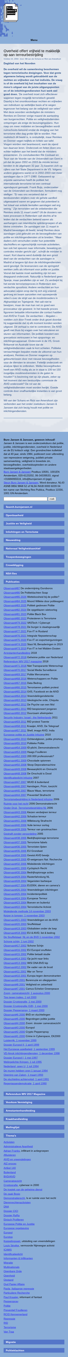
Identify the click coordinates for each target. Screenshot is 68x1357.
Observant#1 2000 (14, 1036)
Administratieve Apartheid (18, 1146)
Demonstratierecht (14, 1198)
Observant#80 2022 (15, 618)
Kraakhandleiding (17, 1119)
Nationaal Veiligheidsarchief (23, 548)
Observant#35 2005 (15, 850)
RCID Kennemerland (15, 1314)
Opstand (8, 1279)
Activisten (9, 1142)
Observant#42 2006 (15, 816)
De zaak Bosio (12, 1193)
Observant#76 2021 (15, 635)
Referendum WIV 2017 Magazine (25, 1094)
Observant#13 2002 (15, 962)
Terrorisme (10, 1327)
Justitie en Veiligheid (19, 523)
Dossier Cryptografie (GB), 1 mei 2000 (26, 1006)
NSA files (11, 573)
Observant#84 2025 (15, 601)
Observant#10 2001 (15, 975)
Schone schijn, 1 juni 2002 (19, 941)
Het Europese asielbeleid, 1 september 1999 (29, 1049)
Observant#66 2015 (15, 687)
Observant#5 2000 (14, 1018)
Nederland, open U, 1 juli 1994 (21, 1066)
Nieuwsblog (13, 540)
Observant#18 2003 (15, 932)
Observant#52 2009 (15, 756)
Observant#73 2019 (15, 648)
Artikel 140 (10, 1167)
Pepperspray (11, 1301)
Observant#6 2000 (14, 1014)
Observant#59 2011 (15, 721)
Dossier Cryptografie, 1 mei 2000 (23, 1001)
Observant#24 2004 (15, 898)
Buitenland (10, 1172)
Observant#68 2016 (15, 678)
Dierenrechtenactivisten (17, 1202)
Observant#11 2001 (15, 971)
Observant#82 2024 (15, 609)
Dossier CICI (11, 1211)
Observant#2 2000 (14, 1031)
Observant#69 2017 (15, 674)
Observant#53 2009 (15, 752)
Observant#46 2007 (15, 786)
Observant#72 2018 (15, 657)
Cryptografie (11, 1185)
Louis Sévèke (11, 1245)
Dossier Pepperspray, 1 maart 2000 (24, 1010)
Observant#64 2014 (15, 695)
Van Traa (9, 1331)
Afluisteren (10, 1154)
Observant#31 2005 (15, 868)
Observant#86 (12, 592)
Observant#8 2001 (14, 984)
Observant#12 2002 (15, 967)
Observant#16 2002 (15, 950)
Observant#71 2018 (15, 665)
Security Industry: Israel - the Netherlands (27, 717)
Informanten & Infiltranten (18, 1258)
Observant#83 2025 (15, 605)
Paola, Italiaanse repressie (19, 1288)
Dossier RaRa (12, 1215)
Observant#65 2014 (15, 691)
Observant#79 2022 (15, 622)
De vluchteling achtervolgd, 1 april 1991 (26, 1079)
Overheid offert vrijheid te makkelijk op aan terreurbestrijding (32, 53)
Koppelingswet (12, 1241)
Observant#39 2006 (15, 829)
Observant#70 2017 (15, 670)
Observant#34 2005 (15, 855)
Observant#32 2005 (15, 863)
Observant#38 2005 (15, 837)
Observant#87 (12, 588)
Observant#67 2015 (15, 683)
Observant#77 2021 (15, 631)
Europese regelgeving (16, 1228)
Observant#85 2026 (15, 596)
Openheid (9, 1275)
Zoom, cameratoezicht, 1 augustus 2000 (27, 993)
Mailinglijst (12, 1127)
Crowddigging (14, 565)
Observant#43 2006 (15, 812)
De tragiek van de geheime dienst (23, 1189)
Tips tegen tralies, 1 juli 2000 (20, 997)
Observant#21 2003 (15, 919)
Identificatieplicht (13, 1254)
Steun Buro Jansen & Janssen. (21, 482)
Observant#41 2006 (15, 820)
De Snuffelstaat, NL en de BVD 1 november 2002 (32, 937)
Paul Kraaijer (11, 1297)
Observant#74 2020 (15, 644)
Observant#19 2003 (15, 928)
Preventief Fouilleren (15, 1310)
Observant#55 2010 (15, 743)
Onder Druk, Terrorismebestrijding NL (25, 807)
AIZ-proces (10, 1163)
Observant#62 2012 (15, 704)
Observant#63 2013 (15, 700)
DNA (6, 1206)
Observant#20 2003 (15, 924)
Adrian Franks (12, 1150)
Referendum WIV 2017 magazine (23, 661)
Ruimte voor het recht (16, 803)
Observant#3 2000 (14, 1027)
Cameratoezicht (13, 1180)
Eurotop (8, 1236)
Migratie (8, 1262)
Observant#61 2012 (15, 708)
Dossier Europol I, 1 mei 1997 (21, 1057)
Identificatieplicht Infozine (18, 777)
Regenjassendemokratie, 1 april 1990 (25, 1083)
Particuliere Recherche (17, 1292)
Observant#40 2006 (15, 825)
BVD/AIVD (9, 1176)
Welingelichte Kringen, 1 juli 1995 (23, 1061)
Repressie (9, 1318)
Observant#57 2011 (15, 730)
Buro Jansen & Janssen (17, 471)
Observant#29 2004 (15, 876)
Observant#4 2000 (14, 1023)
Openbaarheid (14, 515)
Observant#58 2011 (15, 726)
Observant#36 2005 (15, 846)
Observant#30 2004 (15, 872)
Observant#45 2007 (15, 790)
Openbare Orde (13, 1271)
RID (6, 1322)
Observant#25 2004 (15, 893)
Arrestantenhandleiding (17, 652)
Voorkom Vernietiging (19, 1102)
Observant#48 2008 (15, 773)
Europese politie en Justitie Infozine (24, 734)
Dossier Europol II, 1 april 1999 (21, 1044)
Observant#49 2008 (15, 769)
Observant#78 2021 (15, 626)
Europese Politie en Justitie (19, 1223)
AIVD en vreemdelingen (17, 1159)
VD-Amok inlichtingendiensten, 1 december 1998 (32, 1053)
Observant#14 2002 (15, 958)
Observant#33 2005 (15, 859)
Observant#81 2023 (15, 614)
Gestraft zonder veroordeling (20, 833)
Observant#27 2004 (15, 885)
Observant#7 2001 (14, 988)
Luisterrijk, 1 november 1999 (20, 1040)
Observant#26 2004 (15, 889)
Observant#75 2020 (15, 639)
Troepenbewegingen (18, 556)
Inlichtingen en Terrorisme (22, 531)
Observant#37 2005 (15, 842)
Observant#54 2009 (15, 747)
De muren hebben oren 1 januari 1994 (26, 1070)
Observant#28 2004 (15, 881)
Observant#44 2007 (15, 795)
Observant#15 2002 (15, 954)
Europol (8, 1232)
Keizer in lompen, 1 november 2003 (24, 915)
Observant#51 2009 (15, 760)
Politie (7, 1305)
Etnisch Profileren (14, 1219)
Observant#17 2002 (15, 945)
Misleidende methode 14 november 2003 (27, 911)
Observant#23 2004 (15, 902)
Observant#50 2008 (15, 764)
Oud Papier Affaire (14, 1284)
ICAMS (8, 1249)
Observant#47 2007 (15, 782)
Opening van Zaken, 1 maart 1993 (23, 1074)
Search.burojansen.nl (19, 506)
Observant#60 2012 (15, 713)
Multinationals (11, 1267)
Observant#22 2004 (15, 906)
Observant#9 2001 (14, 980)
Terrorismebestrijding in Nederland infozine (28, 799)
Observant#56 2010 (15, 739)
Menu (34, 40)
